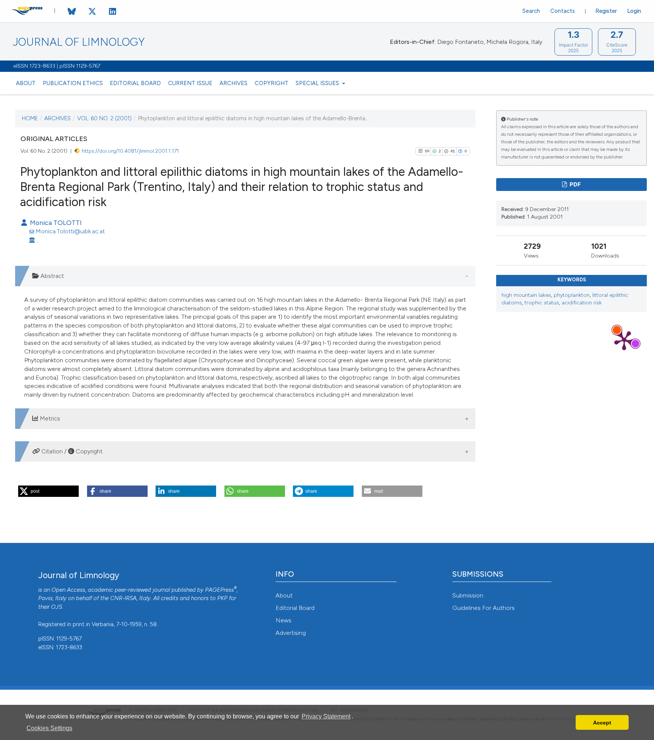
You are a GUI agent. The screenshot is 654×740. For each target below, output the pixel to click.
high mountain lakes (526, 295)
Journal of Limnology (79, 42)
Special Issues (318, 83)
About (26, 83)
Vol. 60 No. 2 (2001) (104, 118)
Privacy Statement (326, 716)
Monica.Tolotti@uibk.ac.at (70, 231)
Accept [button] (602, 723)
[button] (48, 491)
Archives (234, 83)
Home (30, 118)
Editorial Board (135, 83)
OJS (56, 606)
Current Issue (190, 83)
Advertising (291, 632)
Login (634, 11)
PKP (222, 598)
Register (606, 11)
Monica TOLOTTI (55, 222)
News (283, 620)
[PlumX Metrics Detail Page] (624, 340)
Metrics (49, 418)
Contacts (562, 11)
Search (531, 11)
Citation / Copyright (71, 451)
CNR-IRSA (123, 598)
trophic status (542, 302)
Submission (467, 595)
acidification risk (582, 302)
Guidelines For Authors (483, 607)
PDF (574, 184)
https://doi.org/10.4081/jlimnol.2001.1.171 (130, 151)
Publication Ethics (73, 83)
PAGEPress (219, 589)
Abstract (51, 275)
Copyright (271, 83)
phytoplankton (572, 295)
